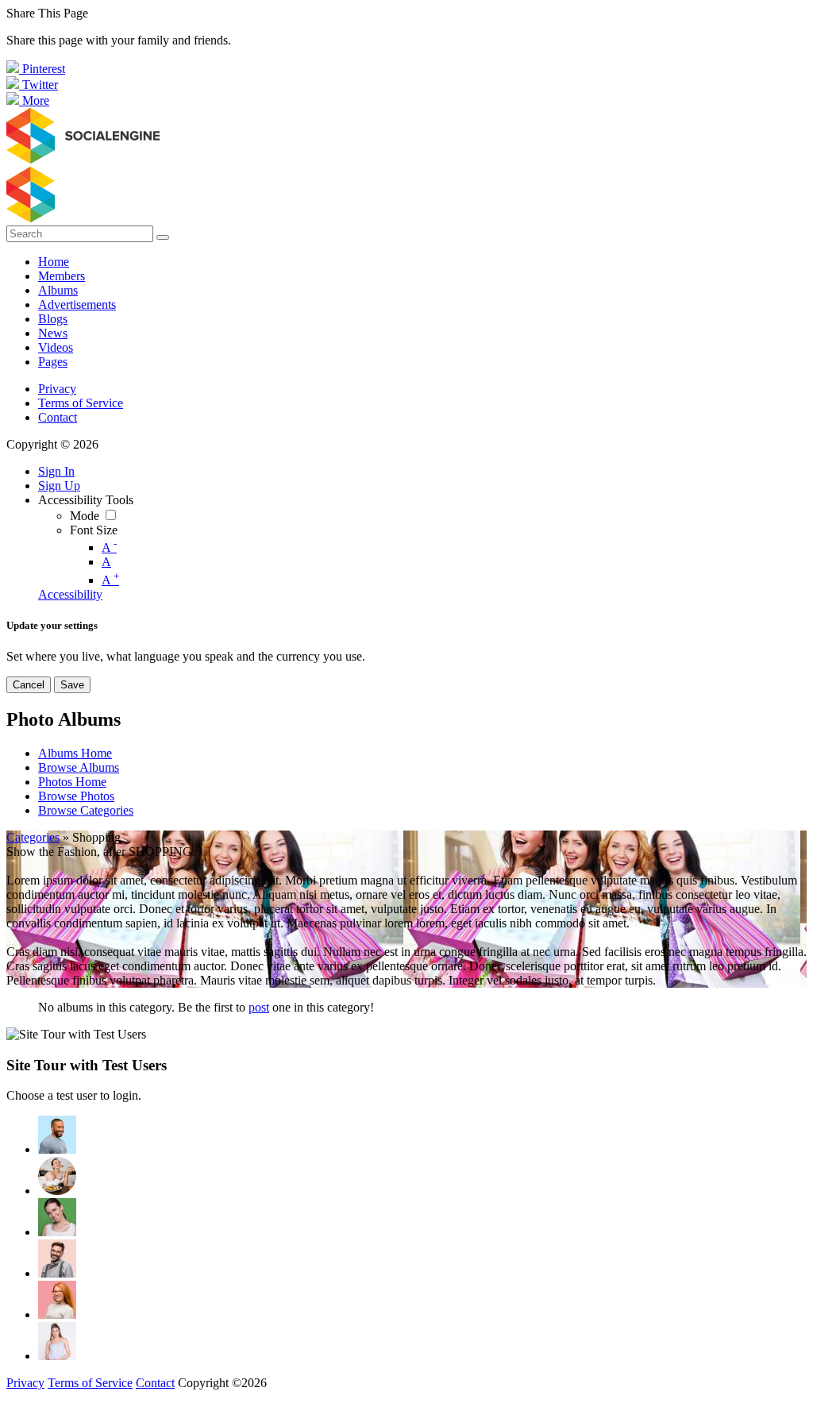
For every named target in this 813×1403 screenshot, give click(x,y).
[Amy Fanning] (57, 1176)
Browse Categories (85, 810)
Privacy (57, 388)
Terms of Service (80, 403)
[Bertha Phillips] (57, 1217)
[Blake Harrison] (57, 1258)
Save (72, 685)
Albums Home (75, 753)
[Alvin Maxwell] (57, 1135)
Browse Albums (78, 767)
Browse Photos (76, 796)
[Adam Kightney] (57, 1341)
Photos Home (72, 781)
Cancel (28, 685)
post (259, 1007)
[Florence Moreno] (57, 1300)
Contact (57, 417)
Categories (33, 837)
